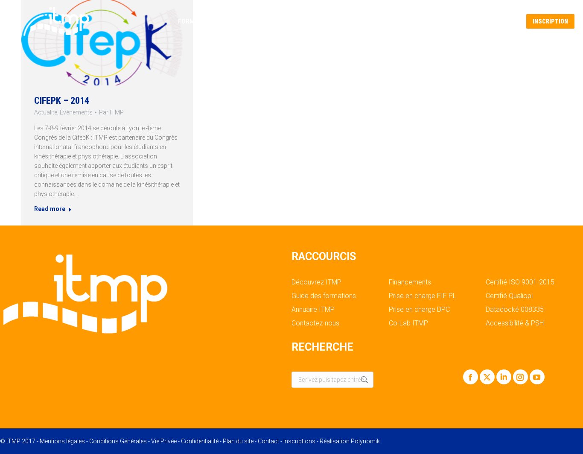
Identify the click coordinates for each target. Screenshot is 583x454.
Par (111, 112)
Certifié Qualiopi (509, 296)
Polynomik (365, 441)
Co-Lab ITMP (408, 323)
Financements (410, 282)
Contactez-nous (315, 323)
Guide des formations (324, 296)
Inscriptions (299, 441)
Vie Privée (164, 441)
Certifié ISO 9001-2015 (520, 282)
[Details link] (107, 42)
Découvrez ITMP (316, 282)
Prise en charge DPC (419, 309)
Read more (49, 208)
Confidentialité (200, 441)
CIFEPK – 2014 (61, 100)
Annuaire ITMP (313, 309)
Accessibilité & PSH (515, 323)
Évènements (76, 112)
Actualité (45, 112)
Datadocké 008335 (515, 309)
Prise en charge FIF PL (422, 296)
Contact (268, 441)
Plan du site (238, 441)
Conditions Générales (118, 441)
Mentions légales (62, 441)
